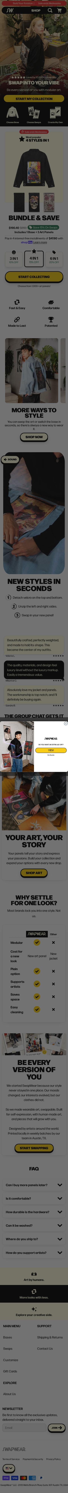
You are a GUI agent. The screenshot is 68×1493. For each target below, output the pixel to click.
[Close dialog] (65, 723)
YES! (51, 750)
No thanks (51, 755)
